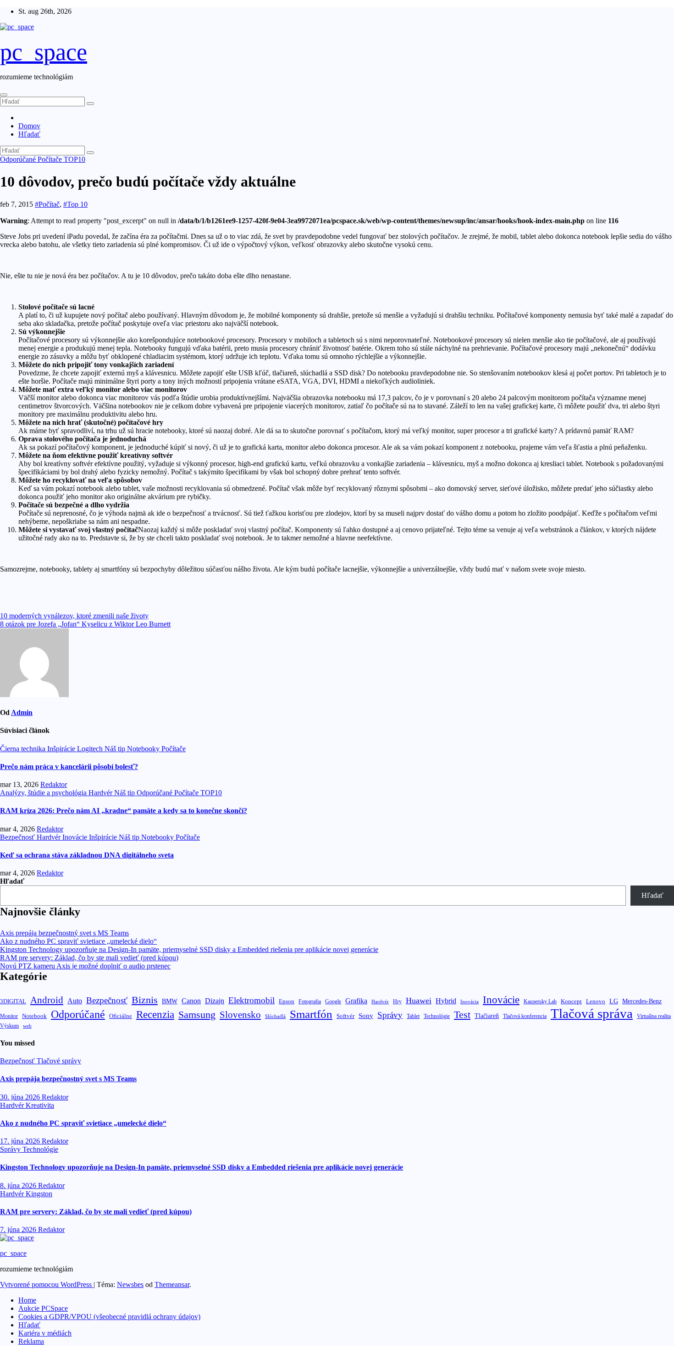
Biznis (145, 1000)
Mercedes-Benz (642, 1001)
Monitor (9, 1016)
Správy (390, 1015)
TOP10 (74, 159)
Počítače (51, 159)
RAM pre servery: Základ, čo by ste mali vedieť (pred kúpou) (89, 958)
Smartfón (311, 1014)
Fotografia (309, 1001)
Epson (286, 1001)
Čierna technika (23, 749)
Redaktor (53, 784)
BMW (169, 1001)
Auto (74, 1001)
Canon (191, 1001)
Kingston (39, 1194)
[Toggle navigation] (3, 95)
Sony (366, 1015)
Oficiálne (120, 1015)
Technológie (437, 1016)
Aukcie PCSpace (43, 1308)
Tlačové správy (59, 1061)
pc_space (43, 52)
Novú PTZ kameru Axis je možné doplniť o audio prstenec (85, 966)
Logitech (91, 749)
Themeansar (172, 1284)
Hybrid (446, 1001)
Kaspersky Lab (540, 1002)
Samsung (196, 1014)
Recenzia (155, 1014)
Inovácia (469, 1001)
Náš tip (116, 749)
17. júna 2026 (21, 1141)
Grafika (356, 1001)
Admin (22, 712)
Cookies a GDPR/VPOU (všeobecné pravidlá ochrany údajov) (109, 1316)
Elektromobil (251, 1000)
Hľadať (29, 134)
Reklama (31, 1341)
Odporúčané (19, 159)
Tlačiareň (487, 1015)
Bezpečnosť (18, 837)
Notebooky (144, 749)
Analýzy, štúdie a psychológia (44, 793)
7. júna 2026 (19, 1229)
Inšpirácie (62, 749)
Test (462, 1014)
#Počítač (47, 204)
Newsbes (130, 1284)
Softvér (345, 1015)
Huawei (418, 1000)
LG (613, 1001)
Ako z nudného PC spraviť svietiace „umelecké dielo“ (78, 941)
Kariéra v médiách (45, 1333)
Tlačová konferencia (525, 1016)
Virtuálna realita (654, 1016)
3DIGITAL (13, 1001)
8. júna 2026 (19, 1185)
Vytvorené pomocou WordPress (47, 1284)
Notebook (34, 1016)
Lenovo (595, 1001)
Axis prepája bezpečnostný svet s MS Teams (64, 933)
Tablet (413, 1016)
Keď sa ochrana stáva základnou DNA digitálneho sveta (87, 855)
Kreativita (40, 1105)
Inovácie (75, 837)
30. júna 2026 (21, 1097)
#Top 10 (75, 204)
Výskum (9, 1026)
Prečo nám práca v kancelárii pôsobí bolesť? (69, 766)
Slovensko (240, 1015)
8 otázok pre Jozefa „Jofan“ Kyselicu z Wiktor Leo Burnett (85, 624)
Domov (29, 126)
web (27, 1025)
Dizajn (214, 1001)
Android (46, 1000)
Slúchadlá (275, 1016)
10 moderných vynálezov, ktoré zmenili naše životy (74, 616)
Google (333, 1001)
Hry (397, 1001)
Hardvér (101, 793)
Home (27, 1300)
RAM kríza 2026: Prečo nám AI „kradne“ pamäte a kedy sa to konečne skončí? (123, 810)
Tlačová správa (592, 1013)
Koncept (571, 1001)
